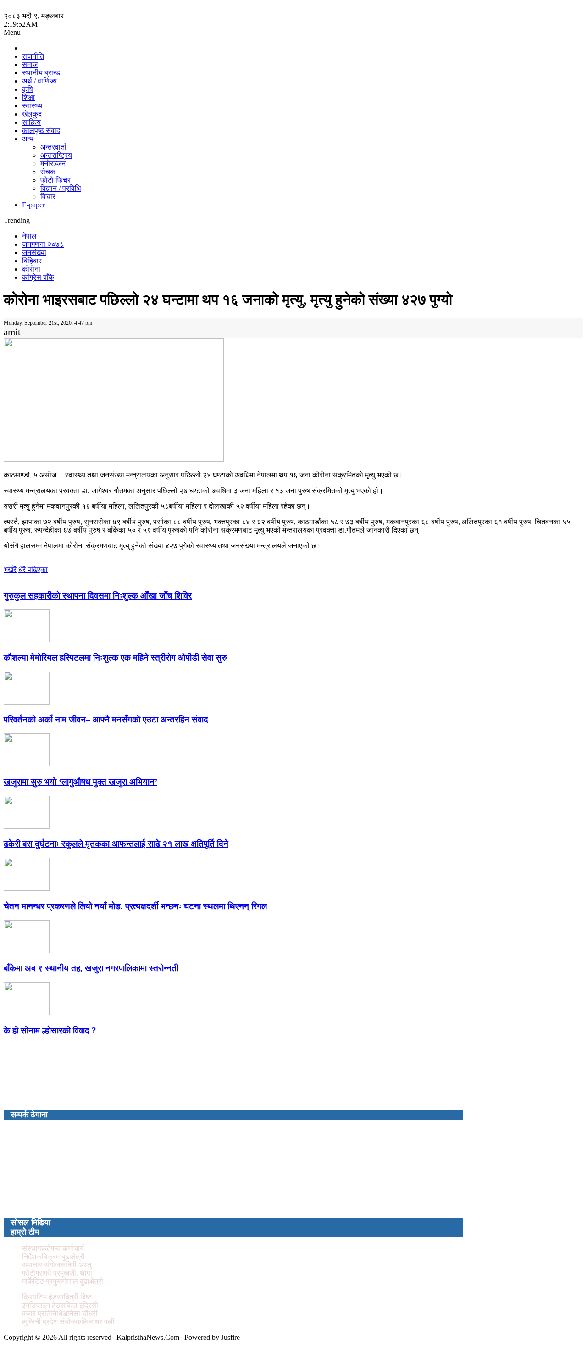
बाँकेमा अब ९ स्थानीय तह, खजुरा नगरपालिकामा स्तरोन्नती (91, 968)
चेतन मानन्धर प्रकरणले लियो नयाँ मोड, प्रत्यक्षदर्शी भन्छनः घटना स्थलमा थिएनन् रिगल (135, 906)
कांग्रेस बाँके (38, 277)
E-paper (33, 205)
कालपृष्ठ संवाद (41, 130)
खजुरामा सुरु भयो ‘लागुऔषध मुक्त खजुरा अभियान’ (80, 782)
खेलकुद (32, 114)
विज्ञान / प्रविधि (60, 188)
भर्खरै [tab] (10, 569)
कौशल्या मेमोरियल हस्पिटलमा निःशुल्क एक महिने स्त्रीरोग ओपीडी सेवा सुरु (115, 657)
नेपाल (29, 236)
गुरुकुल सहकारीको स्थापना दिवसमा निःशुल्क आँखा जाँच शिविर (98, 595)
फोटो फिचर (55, 180)
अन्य (27, 139)
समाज (30, 64)
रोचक (47, 172)
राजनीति (33, 56)
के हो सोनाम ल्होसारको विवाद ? (50, 1030)
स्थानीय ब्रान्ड (41, 73)
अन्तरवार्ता (53, 147)
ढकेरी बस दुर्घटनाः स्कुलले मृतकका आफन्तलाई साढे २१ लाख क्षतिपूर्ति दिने (116, 844)
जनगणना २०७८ (43, 244)
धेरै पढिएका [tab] (33, 569)
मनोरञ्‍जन (53, 163)
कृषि (27, 89)
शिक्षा (28, 97)
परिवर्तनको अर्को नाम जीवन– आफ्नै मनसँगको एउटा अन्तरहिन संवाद (106, 719)
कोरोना (31, 269)
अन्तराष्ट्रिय (56, 155)
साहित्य (31, 122)
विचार (47, 196)
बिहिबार (32, 261)
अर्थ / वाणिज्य (39, 81)
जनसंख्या (34, 252)
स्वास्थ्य (32, 106)
